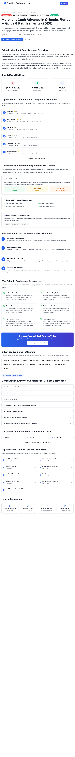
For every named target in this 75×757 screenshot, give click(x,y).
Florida (26, 12)
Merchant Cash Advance (14, 12)
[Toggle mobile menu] (71, 3)
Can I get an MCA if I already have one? (16, 417)
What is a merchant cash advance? (15, 387)
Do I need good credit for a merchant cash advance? (20, 405)
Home (3, 12)
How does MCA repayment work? (14, 393)
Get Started (64, 3)
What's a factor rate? (10, 399)
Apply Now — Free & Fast (39, 343)
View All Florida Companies (36, 158)
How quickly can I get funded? (13, 411)
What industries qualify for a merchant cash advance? (21, 423)
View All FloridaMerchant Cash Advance (36, 442)
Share (29, 39)
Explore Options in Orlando (13, 39)
